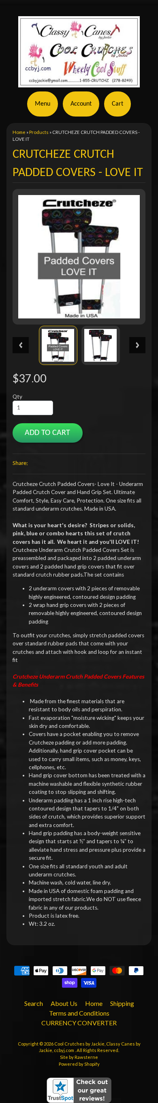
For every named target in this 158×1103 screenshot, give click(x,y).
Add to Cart (47, 433)
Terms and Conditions (79, 1013)
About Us (64, 1003)
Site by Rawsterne (79, 1057)
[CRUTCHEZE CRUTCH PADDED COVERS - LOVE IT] (58, 345)
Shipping (122, 1003)
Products (39, 132)
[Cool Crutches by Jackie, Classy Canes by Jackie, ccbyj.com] (79, 82)
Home (19, 132)
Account (81, 104)
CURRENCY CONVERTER (79, 1023)
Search (33, 1003)
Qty (17, 396)
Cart (117, 104)
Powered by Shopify (79, 1064)
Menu (42, 104)
